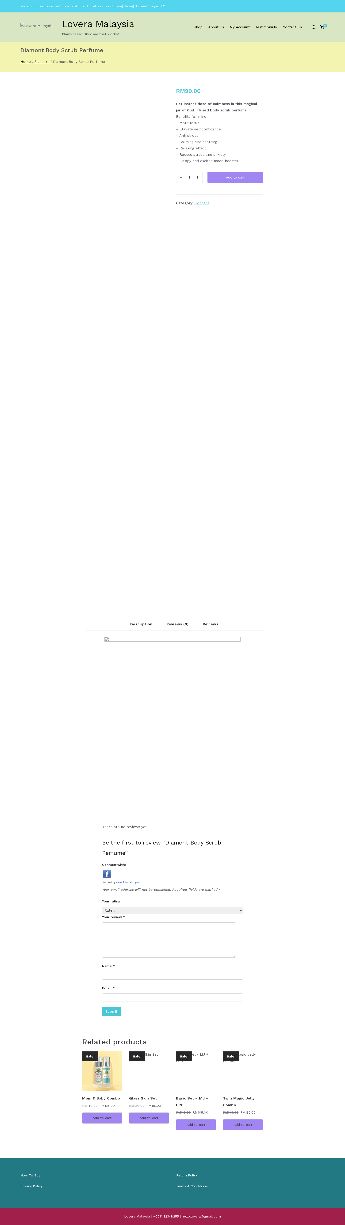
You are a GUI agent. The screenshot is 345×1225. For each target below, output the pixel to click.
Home (25, 62)
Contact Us (292, 27)
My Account (240, 27)
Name (108, 966)
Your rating (111, 901)
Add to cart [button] (102, 1118)
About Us (216, 27)
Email (108, 988)
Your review (113, 917)
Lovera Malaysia (98, 24)
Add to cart (235, 177)
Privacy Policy (31, 1186)
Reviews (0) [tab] (177, 624)
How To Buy (30, 1175)
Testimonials (266, 27)
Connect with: (114, 865)
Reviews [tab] (210, 624)
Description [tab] (141, 624)
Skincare (42, 62)
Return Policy (187, 1175)
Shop (198, 27)
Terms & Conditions (192, 1186)
